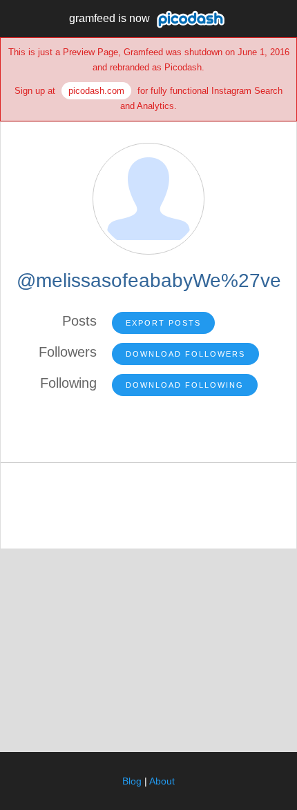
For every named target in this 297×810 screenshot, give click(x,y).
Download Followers (185, 354)
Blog (132, 781)
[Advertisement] (148, 649)
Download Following (185, 385)
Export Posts (163, 323)
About (162, 781)
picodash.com (96, 91)
